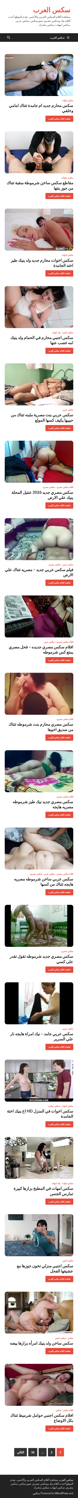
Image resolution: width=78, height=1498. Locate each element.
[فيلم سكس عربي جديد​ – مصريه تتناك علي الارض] (39, 539)
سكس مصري (49, 487)
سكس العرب (51, 9)
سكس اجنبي (67, 332)
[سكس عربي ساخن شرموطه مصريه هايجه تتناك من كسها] (39, 849)
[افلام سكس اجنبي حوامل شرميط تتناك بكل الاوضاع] (39, 1385)
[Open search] (8, 37)
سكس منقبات (67, 177)
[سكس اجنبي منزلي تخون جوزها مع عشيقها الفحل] (39, 1235)
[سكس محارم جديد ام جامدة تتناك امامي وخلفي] (39, 75)
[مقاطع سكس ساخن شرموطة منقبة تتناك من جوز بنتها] (39, 152)
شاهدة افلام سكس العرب (60, 118)
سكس (70, 1338)
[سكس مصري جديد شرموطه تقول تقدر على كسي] (39, 926)
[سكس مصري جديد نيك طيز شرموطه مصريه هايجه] (39, 771)
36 (32, 1452)
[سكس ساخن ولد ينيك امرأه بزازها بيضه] (39, 1313)
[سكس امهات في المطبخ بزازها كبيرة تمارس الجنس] (39, 1158)
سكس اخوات (67, 255)
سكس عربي (67, 409)
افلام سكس (68, 1410)
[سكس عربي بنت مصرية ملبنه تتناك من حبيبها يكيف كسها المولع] (39, 384)
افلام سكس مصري (65, 487)
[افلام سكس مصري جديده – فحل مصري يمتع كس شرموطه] (39, 616)
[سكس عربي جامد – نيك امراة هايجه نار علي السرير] (39, 1003)
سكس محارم (54, 1106)
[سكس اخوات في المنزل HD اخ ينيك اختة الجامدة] (39, 1081)
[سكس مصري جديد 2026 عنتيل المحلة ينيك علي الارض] (39, 462)
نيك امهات (56, 332)
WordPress (61, 1493)
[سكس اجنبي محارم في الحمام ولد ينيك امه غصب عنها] (39, 307)
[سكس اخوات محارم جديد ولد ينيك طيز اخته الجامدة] (39, 230)
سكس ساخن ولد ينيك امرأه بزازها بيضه (41, 1343)
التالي (20, 1452)
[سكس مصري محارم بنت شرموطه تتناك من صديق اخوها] (39, 694)
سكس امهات (67, 100)
